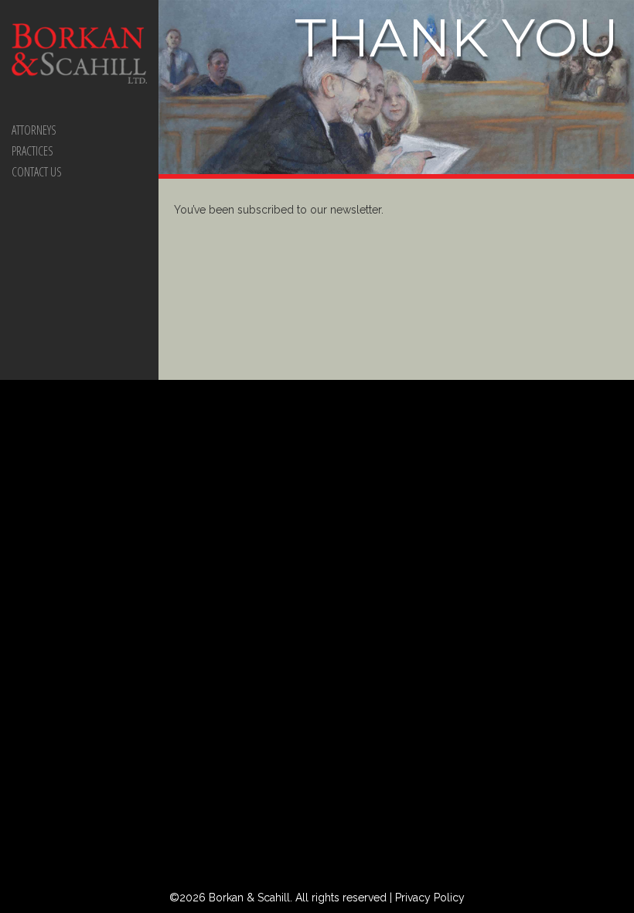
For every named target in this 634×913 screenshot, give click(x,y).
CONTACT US (37, 171)
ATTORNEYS (34, 129)
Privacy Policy (430, 897)
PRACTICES (32, 150)
